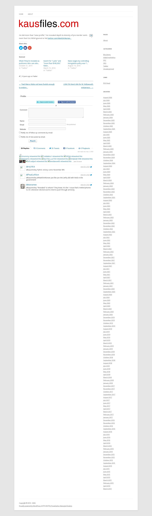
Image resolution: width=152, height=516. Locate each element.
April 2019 (106, 340)
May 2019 (106, 337)
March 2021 (107, 280)
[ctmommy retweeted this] (30, 156)
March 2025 (107, 146)
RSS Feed (106, 83)
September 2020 (109, 292)
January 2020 (108, 314)
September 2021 (109, 263)
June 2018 (106, 369)
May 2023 (106, 209)
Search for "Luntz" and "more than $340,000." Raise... (52, 63)
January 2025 (108, 152)
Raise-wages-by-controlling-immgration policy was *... (78, 62)
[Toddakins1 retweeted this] (52, 156)
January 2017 (108, 417)
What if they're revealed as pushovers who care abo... (29, 62)
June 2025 (106, 137)
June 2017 (106, 403)
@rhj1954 (30, 166)
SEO (104, 63)
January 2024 (108, 186)
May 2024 (106, 175)
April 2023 (106, 212)
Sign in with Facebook (67, 102)
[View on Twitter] (91, 167)
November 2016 (109, 423)
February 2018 (108, 380)
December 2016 (108, 420)
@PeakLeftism (32, 174)
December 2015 (108, 454)
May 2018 (106, 372)
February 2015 (108, 483)
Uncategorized (108, 69)
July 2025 (106, 135)
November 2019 (109, 320)
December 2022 (108, 223)
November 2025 (109, 123)
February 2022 (108, 252)
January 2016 (108, 452)
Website (23, 129)
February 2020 (108, 312)
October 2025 (108, 126)
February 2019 (108, 346)
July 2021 (106, 269)
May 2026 (106, 106)
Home (21, 14)
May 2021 (106, 274)
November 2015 (109, 457)
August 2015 (107, 466)
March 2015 (107, 480)
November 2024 (109, 157)
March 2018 (107, 377)
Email (22, 125)
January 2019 (108, 349)
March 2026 (107, 112)
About (30, 14)
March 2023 (107, 214)
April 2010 (106, 486)
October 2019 (108, 323)
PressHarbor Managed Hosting (61, 506)
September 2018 (109, 360)
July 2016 (106, 434)
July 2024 (106, 169)
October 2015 (108, 460)
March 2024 (107, 180)
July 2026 (106, 100)
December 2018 (108, 352)
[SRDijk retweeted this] (73, 156)
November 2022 (109, 226)
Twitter (105, 66)
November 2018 (109, 354)
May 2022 (106, 243)
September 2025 (109, 129)
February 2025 (108, 149)
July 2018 (106, 366)
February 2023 (108, 217)
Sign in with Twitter (45, 102)
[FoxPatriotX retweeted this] (20, 162)
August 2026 (107, 97)
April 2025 (106, 143)
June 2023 (106, 206)
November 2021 (109, 260)
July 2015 (106, 469)
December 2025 (108, 120)
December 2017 (108, 386)
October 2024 (108, 160)
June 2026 (106, 103)
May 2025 (106, 140)
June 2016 (106, 437)
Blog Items (107, 55)
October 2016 (108, 426)
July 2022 (106, 237)
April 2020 (106, 306)
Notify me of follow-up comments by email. (37, 133)
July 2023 (106, 203)
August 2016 (107, 432)
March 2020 (107, 309)
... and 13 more (77, 161)
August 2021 (107, 266)
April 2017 (106, 409)
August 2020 (107, 294)
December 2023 (108, 189)
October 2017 (108, 392)
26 (91, 35)
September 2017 (109, 394)
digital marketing (109, 57)
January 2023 (108, 220)
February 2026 (108, 115)
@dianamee (31, 184)
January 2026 (108, 117)
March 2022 (107, 249)
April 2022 (106, 246)
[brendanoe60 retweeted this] (60, 161)
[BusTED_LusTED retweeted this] (54, 159)
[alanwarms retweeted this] (30, 159)
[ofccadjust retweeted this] (37, 161)
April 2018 (106, 374)
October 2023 (108, 195)
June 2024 (106, 172)
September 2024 (109, 163)
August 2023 (107, 200)
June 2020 (106, 300)
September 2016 (109, 429)
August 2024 (107, 166)
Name (22, 121)
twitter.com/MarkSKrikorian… (59, 38)
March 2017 (107, 412)
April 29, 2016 (85, 167)
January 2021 (108, 286)
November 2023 (109, 192)
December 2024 (108, 155)
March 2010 (107, 489)
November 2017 (109, 389)
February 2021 (108, 283)
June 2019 (106, 334)
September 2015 (109, 463)
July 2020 (106, 297)
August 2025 (107, 132)
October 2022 (108, 229)
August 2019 (107, 329)
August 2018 (107, 363)
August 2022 (107, 234)
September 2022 (109, 232)
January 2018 (108, 383)
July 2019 (106, 332)
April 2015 (106, 477)
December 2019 (108, 317)
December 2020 (108, 289)
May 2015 (106, 474)
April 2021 (106, 277)
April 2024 (106, 177)
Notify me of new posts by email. (33, 137)
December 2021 (108, 257)
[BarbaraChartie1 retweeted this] (24, 162)
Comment (23, 110)
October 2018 (108, 357)
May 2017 (106, 406)
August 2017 (107, 397)
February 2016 (108, 449)
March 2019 (107, 343)
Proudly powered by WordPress (30, 506)
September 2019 (109, 326)
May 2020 (106, 303)
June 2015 (106, 472)
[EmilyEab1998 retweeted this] (80, 159)
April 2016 (106, 443)
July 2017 (106, 400)
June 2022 (106, 240)
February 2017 (108, 414)
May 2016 (106, 440)
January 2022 (108, 254)
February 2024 (108, 183)
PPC (104, 60)
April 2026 (106, 109)
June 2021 (106, 272)
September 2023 (109, 197)
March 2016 (107, 446)
